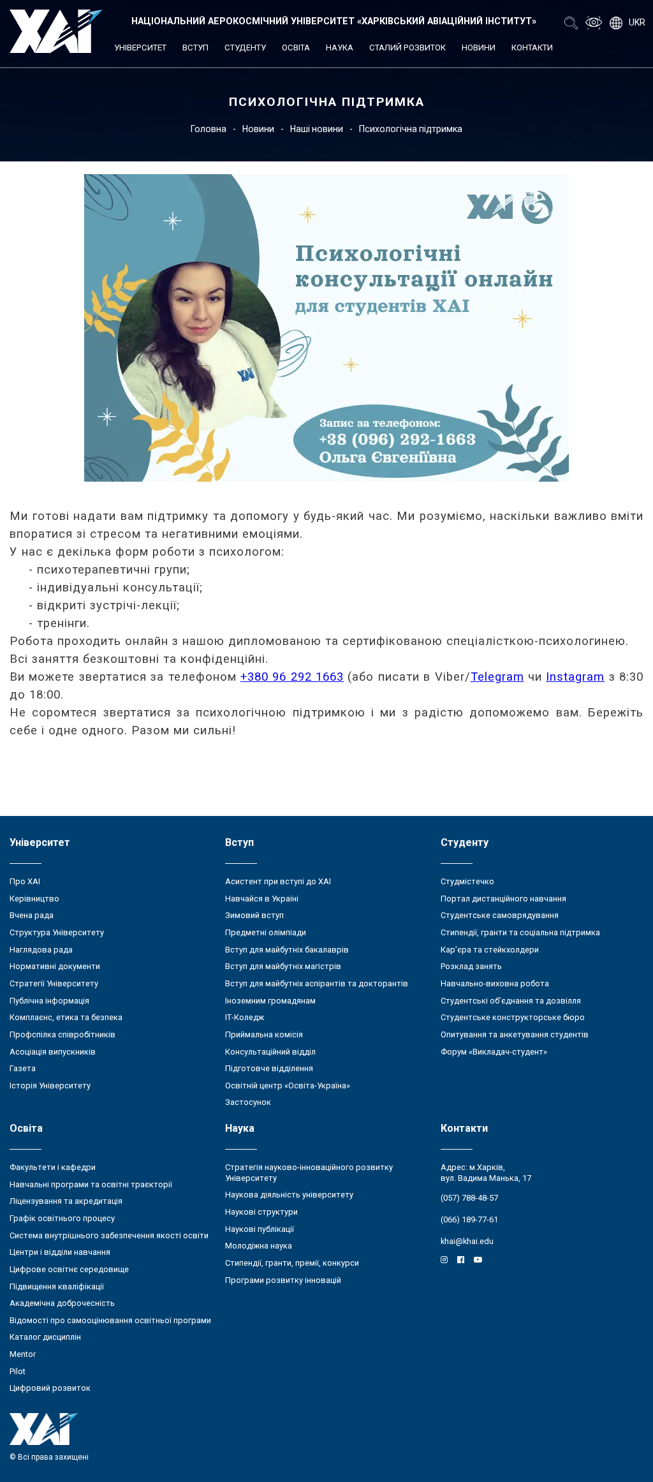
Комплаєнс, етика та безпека (66, 1017)
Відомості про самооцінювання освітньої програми (110, 1320)
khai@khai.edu (467, 1241)
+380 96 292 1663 (292, 677)
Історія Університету (50, 1085)
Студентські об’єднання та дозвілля (511, 1000)
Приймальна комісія (264, 1034)
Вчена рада (32, 915)
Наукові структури (261, 1212)
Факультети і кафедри (53, 1167)
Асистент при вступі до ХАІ (278, 881)
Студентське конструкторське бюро (513, 1017)
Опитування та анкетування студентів (515, 1034)
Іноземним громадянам (270, 1000)
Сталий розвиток (407, 47)
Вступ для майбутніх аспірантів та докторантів (316, 983)
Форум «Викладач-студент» (494, 1051)
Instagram (575, 677)
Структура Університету (57, 932)
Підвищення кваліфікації (57, 1286)
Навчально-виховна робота (495, 983)
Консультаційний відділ (270, 1051)
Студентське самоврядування (500, 915)
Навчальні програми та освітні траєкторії (91, 1184)
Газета (23, 1068)
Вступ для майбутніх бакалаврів (287, 949)
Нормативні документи (55, 966)
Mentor (23, 1354)
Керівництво (34, 898)
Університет (140, 47)
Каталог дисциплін (45, 1337)
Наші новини (316, 129)
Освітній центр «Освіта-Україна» (287, 1085)
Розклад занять (471, 966)
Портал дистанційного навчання (503, 898)
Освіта (296, 47)
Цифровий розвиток (50, 1388)
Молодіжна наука (258, 1245)
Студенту (245, 47)
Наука (339, 47)
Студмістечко (467, 881)
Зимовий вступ (254, 915)
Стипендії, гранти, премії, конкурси (292, 1263)
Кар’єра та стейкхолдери (490, 949)
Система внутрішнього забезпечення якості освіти (109, 1235)
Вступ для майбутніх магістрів (283, 966)
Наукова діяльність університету (289, 1194)
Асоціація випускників (53, 1051)
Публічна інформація (49, 1000)
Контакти (532, 47)
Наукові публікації (259, 1229)
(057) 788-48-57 (469, 1198)
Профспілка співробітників (62, 1034)
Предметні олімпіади (265, 932)
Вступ (195, 47)
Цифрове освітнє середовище (69, 1269)
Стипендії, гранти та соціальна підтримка (520, 932)
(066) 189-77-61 (469, 1219)
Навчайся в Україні (261, 898)
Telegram (497, 677)
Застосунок (248, 1102)
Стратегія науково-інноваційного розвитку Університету (309, 1172)
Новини (478, 47)
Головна (208, 129)
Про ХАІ (25, 881)
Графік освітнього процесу (62, 1218)
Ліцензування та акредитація (66, 1201)
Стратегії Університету (54, 983)
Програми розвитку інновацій (283, 1280)
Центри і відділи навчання (60, 1252)
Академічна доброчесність (62, 1303)
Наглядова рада (41, 949)
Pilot (18, 1371)
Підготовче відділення (269, 1068)
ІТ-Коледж (244, 1017)
